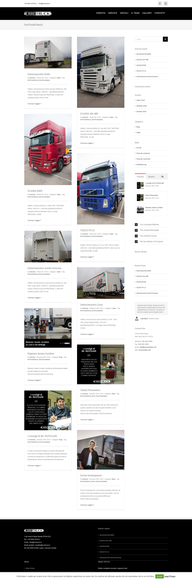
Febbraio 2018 (141, 106)
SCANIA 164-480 (89, 113)
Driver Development (91, 475)
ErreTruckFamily (33, 80)
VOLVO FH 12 (87, 230)
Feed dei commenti (143, 159)
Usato (58, 78)
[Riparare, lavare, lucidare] (140, 208)
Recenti (151, 176)
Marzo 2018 (140, 100)
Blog (60, 357)
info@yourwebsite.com (148, 347)
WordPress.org (141, 164)
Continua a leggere (34, 104)
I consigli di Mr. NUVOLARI (42, 436)
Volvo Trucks (30, 568)
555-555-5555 (147, 341)
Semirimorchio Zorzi (91, 304)
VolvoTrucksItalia (44, 80)
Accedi (138, 148)
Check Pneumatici (90, 390)
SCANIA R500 (35, 190)
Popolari (140, 176)
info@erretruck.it (44, 3)
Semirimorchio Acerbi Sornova (44, 268)
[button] (151, 224)
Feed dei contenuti (143, 153)
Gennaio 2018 (141, 111)
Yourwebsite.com (145, 350)
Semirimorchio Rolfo (39, 74)
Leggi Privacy (169, 576)
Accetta (159, 576)
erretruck (32, 78)
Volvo (93, 396)
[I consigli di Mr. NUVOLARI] (140, 183)
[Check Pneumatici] (140, 195)
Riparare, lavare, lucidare (41, 353)
